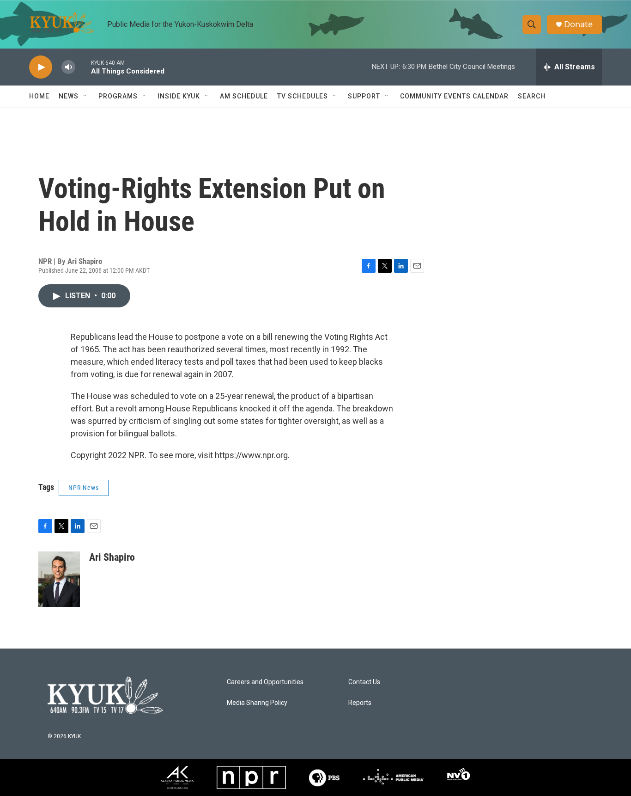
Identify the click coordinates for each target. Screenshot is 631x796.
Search (532, 96)
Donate (578, 24)
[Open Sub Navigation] (85, 96)
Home (39, 96)
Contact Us (364, 682)
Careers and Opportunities (265, 682)
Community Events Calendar (454, 96)
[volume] (68, 67)
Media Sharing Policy (257, 702)
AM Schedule (244, 96)
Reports (359, 702)
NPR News (83, 487)
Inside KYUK (179, 96)
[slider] (83, 67)
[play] (40, 67)
